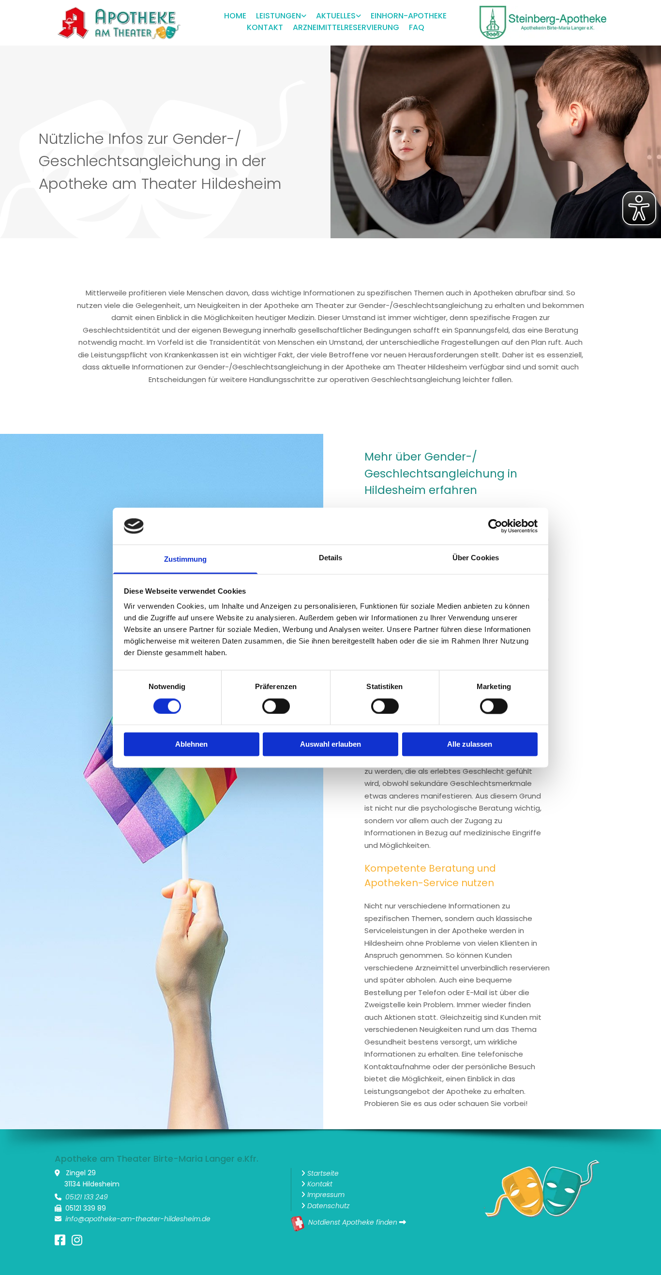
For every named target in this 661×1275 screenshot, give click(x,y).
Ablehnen (191, 744)
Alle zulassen (469, 744)
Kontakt (265, 27)
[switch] (276, 706)
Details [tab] (331, 558)
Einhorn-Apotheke (409, 15)
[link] (276, 17)
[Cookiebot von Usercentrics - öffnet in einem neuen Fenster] (495, 526)
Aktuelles (336, 15)
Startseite (323, 1173)
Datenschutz (328, 1206)
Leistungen (278, 15)
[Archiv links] (358, 17)
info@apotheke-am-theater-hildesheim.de (137, 1219)
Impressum (326, 1194)
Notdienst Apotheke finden (352, 1222)
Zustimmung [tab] (185, 559)
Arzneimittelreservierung (346, 27)
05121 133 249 (86, 1197)
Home (235, 15)
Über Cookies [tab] (475, 558)
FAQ (416, 27)
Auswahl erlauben (330, 744)
